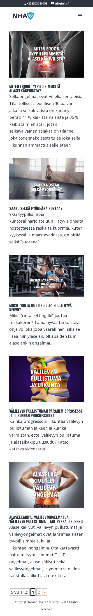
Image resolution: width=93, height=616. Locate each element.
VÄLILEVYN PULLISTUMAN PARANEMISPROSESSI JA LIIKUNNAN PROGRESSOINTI (45, 413)
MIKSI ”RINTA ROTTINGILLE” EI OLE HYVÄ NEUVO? (40, 307)
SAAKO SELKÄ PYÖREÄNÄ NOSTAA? (35, 208)
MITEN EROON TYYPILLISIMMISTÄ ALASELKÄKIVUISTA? (34, 88)
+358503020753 (37, 3)
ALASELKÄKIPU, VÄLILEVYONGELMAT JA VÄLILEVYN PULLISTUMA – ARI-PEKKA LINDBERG (46, 519)
